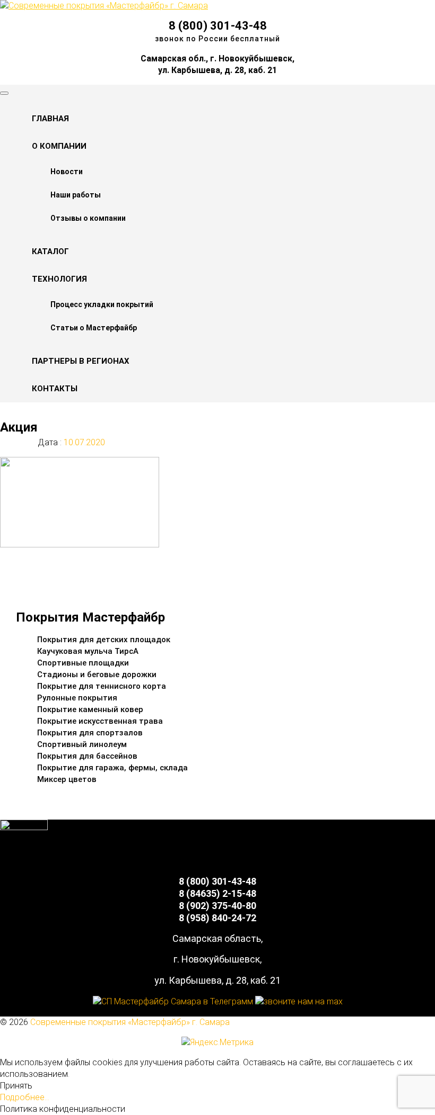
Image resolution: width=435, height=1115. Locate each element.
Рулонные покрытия (77, 698)
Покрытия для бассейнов (87, 756)
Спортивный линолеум (82, 744)
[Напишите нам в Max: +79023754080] (299, 1001)
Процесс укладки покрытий (101, 304)
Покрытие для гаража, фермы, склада (112, 767)
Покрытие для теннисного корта (101, 686)
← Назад (38, 565)
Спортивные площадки (83, 663)
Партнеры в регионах (80, 361)
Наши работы (75, 195)
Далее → (39, 576)
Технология (59, 279)
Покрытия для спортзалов (90, 733)
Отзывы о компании (88, 218)
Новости (66, 171)
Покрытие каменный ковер (90, 709)
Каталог (50, 251)
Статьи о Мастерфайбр (93, 327)
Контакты (54, 388)
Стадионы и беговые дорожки (96, 674)
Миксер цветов (67, 779)
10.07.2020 (83, 442)
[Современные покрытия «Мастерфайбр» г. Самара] (104, 6)
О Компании (59, 146)
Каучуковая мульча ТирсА (87, 651)
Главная (50, 118)
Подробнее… (24, 1097)
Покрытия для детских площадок (103, 639)
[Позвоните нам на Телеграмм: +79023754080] (173, 1001)
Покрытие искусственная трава (100, 721)
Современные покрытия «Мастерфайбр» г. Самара (130, 1022)
